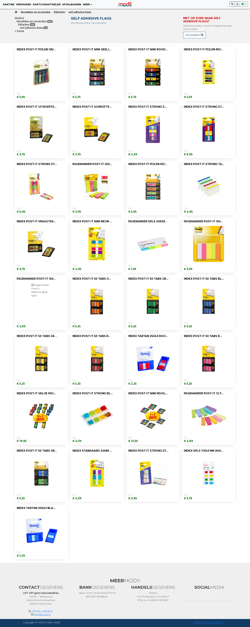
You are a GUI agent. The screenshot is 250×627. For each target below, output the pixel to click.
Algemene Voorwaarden (208, 622)
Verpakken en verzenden (36, 12)
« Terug (19, 31)
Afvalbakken (71, 4)
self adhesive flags (79, 12)
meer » (87, 4)
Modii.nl (19, 18)
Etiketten (59, 12)
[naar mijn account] (237, 4)
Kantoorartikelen (47, 4)
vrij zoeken (193, 35)
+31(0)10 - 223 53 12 (42, 610)
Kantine (8, 4)
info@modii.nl (42, 614)
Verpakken (23, 4)
